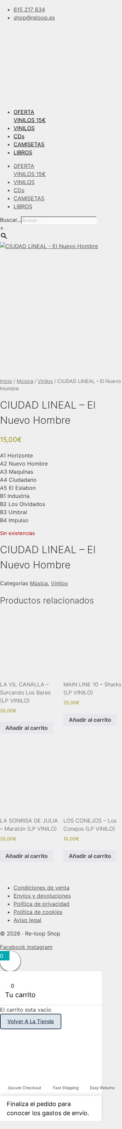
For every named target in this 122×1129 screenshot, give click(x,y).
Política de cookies (38, 912)
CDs (19, 136)
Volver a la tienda (30, 1021)
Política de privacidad (41, 903)
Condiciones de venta (41, 887)
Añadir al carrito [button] (26, 727)
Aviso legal (27, 920)
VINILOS (24, 128)
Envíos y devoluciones (42, 895)
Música (25, 381)
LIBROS (23, 152)
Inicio (6, 381)
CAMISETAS (29, 144)
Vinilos (45, 381)
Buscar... (10, 219)
